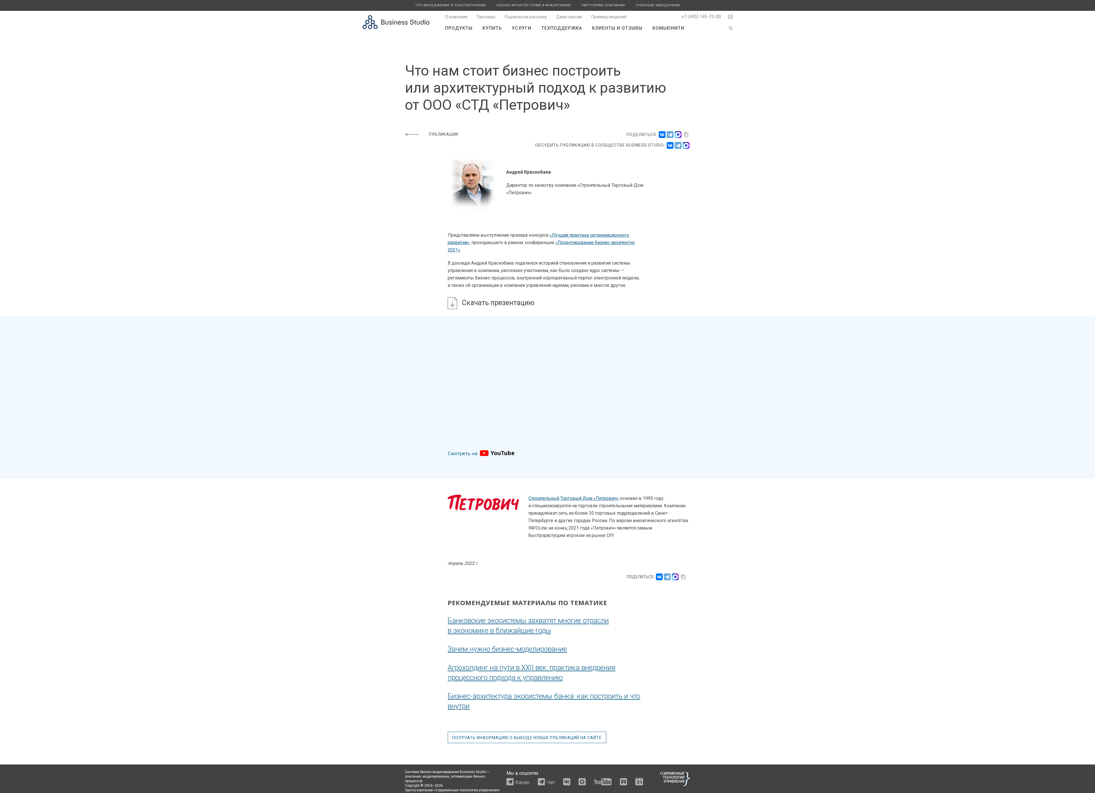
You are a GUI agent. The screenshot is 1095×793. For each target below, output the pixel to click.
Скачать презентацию (498, 303)
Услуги (521, 28)
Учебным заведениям (658, 5)
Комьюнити (668, 28)
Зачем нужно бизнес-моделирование (507, 649)
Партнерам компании (603, 5)
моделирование (436, 776)
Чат (551, 782)
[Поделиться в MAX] (678, 135)
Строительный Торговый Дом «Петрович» (573, 498)
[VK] (670, 145)
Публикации (443, 134)
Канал (522, 782)
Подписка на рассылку (526, 17)
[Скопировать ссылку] (686, 135)
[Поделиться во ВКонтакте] (662, 135)
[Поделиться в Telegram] (670, 135)
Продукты (459, 28)
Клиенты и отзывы (617, 28)
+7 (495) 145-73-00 (701, 16)
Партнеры (486, 17)
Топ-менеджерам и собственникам (450, 5)
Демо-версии (569, 17)
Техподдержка (561, 28)
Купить (492, 28)
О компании (456, 17)
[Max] (686, 145)
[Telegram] (678, 145)
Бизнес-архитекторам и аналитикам (534, 5)
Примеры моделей (608, 17)
